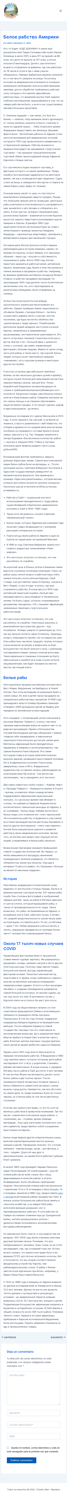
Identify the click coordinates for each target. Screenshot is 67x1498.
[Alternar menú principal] (60, 11)
